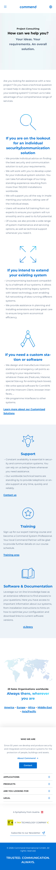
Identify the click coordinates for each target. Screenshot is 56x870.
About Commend (26, 758)
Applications (11, 777)
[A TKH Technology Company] (28, 822)
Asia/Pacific (29, 711)
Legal (6, 798)
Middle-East (45, 707)
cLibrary (28, 626)
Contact (28, 765)
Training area (11, 555)
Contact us (10, 495)
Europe (21, 707)
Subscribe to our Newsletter (26, 833)
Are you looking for (15, 791)
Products (9, 784)
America (9, 707)
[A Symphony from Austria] (28, 812)
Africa (31, 707)
